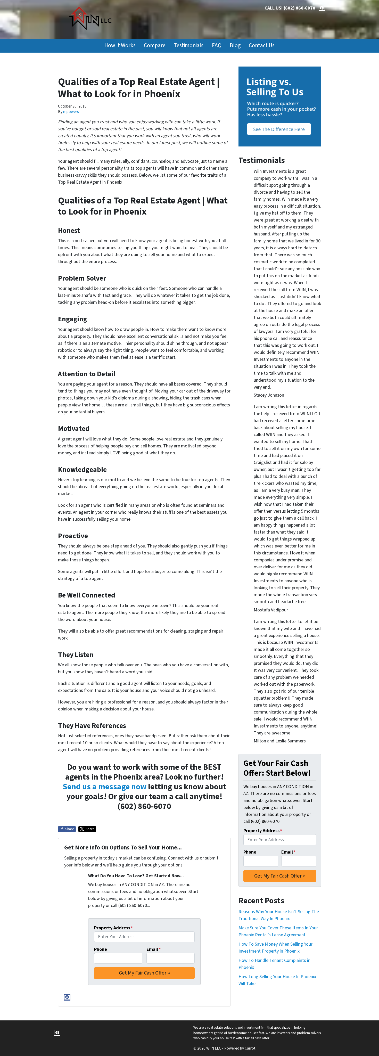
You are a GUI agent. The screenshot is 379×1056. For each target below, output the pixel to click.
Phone (100, 949)
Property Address (113, 928)
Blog (235, 46)
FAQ (216, 46)
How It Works (120, 46)
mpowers (71, 111)
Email (153, 949)
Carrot (250, 1048)
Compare (155, 46)
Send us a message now (104, 787)
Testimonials (188, 46)
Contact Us (262, 46)
